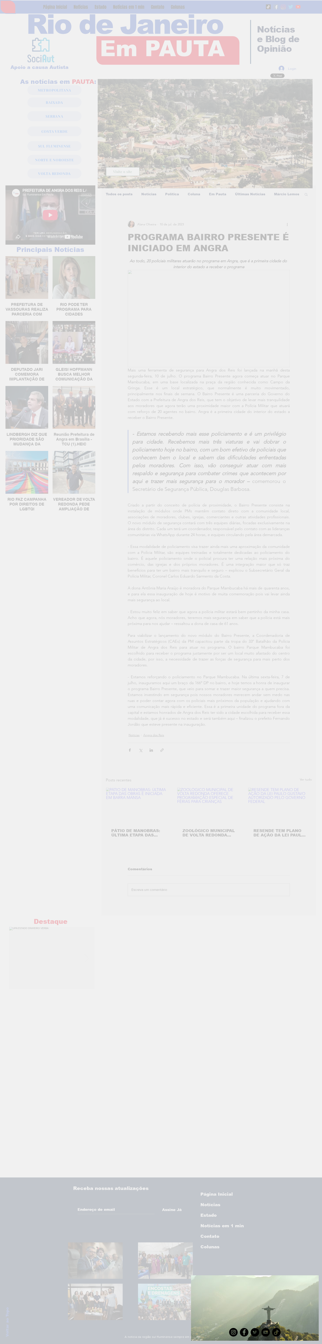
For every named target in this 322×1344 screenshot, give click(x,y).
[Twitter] (255, 1332)
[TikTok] (276, 1332)
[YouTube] (265, 1332)
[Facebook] (244, 1332)
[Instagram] (233, 1332)
